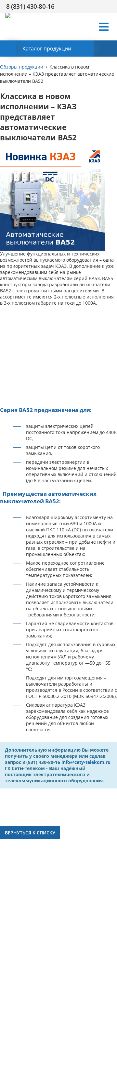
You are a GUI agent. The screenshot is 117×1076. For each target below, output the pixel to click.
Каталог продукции (46, 48)
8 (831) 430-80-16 (30, 6)
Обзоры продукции (21, 67)
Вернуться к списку (30, 833)
